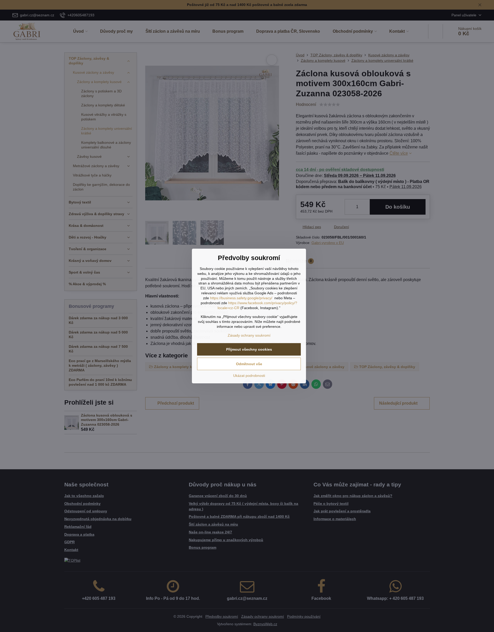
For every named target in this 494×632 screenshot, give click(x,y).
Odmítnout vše (249, 364)
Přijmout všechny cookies (249, 349)
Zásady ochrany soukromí (249, 335)
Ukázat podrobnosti (249, 375)
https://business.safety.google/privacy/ (241, 298)
